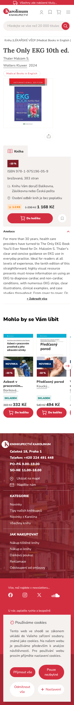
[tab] (15, 151)
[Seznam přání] (50, 12)
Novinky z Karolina (23, 517)
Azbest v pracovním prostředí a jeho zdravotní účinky (16, 384)
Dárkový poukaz (21, 555)
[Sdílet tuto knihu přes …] (48, 136)
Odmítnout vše (22, 689)
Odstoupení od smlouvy (27, 567)
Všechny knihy (20, 523)
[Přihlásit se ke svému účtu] (41, 12)
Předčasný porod (50, 382)
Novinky (16, 504)
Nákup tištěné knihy (24, 543)
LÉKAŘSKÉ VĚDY (24, 40)
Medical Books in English (53, 40)
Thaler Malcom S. (16, 58)
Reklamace (18, 561)
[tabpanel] (37, 192)
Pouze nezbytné (51, 672)
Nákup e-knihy (20, 549)
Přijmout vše (22, 672)
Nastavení (53, 689)
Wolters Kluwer (15, 65)
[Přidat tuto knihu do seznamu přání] (62, 218)
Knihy (8, 40)
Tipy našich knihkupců (26, 510)
